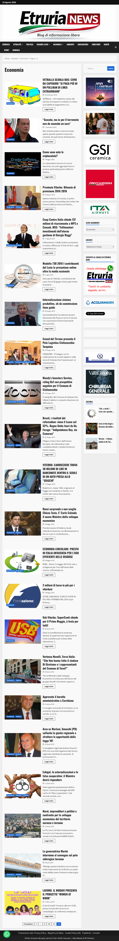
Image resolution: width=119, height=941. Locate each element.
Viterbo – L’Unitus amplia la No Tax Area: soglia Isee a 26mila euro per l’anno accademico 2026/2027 (105, 440)
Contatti (96, 933)
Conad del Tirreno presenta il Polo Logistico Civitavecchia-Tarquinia (23, 353)
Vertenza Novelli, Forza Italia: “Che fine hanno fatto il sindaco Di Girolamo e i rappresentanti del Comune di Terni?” (23, 671)
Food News (96, 44)
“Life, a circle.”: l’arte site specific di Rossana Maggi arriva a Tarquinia (106, 410)
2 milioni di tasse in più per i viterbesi (23, 596)
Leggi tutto (50, 109)
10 (49, 924)
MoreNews (77, 938)
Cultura (89, 401)
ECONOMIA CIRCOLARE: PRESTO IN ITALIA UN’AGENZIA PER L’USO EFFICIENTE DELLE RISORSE (23, 562)
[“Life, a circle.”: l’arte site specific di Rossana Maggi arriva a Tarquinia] (92, 413)
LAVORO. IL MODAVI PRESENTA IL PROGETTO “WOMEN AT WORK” (23, 903)
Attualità (17, 44)
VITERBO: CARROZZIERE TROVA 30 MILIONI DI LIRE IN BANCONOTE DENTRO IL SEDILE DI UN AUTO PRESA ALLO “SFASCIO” (23, 481)
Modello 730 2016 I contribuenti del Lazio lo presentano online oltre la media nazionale (23, 276)
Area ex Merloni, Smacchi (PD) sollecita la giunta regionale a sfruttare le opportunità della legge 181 (23, 745)
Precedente (28, 924)
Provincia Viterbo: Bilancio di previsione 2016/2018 (23, 198)
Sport (6, 50)
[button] (116, 47)
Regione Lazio (42, 44)
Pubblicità (86, 933)
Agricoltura (83, 44)
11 (54, 924)
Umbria (18, 245)
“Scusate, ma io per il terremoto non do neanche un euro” (23, 130)
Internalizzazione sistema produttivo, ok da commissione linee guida (23, 314)
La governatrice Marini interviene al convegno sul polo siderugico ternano (23, 865)
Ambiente (70, 44)
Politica (29, 44)
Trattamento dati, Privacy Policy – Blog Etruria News (40, 933)
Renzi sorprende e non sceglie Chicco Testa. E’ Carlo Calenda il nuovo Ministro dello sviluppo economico (23, 523)
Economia (10, 103)
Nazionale (57, 44)
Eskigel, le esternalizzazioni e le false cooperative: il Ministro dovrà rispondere (23, 786)
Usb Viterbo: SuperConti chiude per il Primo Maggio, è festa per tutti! (23, 632)
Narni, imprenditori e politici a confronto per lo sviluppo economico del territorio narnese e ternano (23, 826)
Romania (16, 50)
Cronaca (6, 44)
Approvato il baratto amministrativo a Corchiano (23, 707)
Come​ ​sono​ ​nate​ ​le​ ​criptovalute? (23, 164)
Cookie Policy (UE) (73, 933)
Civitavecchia (12, 402)
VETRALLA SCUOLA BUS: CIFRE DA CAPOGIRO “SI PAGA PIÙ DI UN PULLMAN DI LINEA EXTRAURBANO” (23, 94)
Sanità (106, 44)
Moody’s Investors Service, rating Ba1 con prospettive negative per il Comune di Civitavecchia (23, 393)
